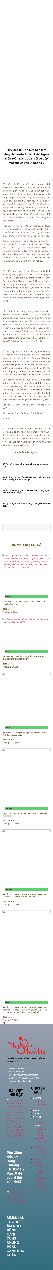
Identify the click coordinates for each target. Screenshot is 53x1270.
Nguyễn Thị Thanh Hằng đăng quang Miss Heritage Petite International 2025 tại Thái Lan (24, 895)
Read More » (8, 609)
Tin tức (36, 1126)
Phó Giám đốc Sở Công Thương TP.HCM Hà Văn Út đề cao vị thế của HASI (25, 603)
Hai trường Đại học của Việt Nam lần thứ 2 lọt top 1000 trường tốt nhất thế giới (26, 478)
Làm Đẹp (37, 1116)
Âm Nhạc (37, 1113)
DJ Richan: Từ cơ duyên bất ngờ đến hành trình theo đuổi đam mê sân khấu (24, 734)
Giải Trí (36, 1110)
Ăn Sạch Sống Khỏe (42, 1132)
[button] (37, 1144)
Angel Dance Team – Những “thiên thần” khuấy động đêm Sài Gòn (24, 814)
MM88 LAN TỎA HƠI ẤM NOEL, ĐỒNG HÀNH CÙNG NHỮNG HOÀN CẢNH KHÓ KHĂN (23, 658)
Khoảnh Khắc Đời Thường (42, 1104)
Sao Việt (37, 1098)
